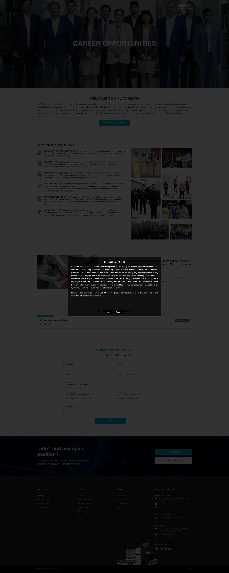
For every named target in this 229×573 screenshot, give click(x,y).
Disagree (119, 312)
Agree (109, 312)
